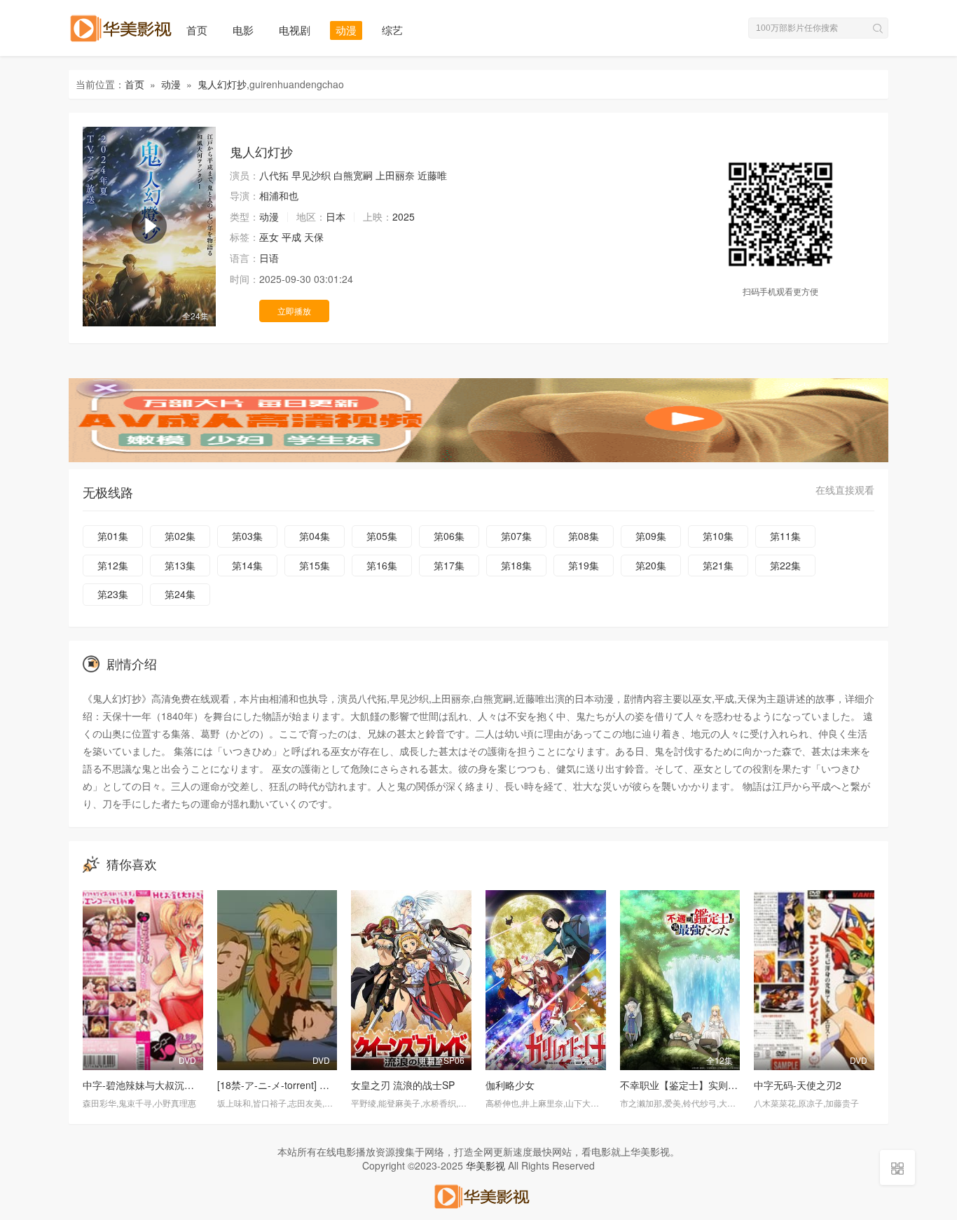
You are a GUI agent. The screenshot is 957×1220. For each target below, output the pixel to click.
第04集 (314, 536)
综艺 (392, 29)
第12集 (112, 565)
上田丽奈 (395, 175)
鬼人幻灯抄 (222, 84)
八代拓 (274, 175)
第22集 (785, 565)
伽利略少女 (510, 1085)
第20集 (650, 565)
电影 (243, 29)
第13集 (180, 565)
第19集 (583, 565)
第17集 (449, 565)
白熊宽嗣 (353, 175)
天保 (314, 237)
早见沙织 (311, 175)
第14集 (247, 565)
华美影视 (485, 1165)
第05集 (381, 536)
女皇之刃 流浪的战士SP (403, 1085)
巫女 (269, 237)
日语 (269, 258)
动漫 (346, 29)
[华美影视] (478, 1195)
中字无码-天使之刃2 (797, 1085)
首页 (196, 29)
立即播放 (294, 311)
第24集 (180, 594)
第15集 (314, 565)
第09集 (650, 536)
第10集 (718, 536)
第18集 (516, 565)
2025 (403, 216)
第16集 (381, 565)
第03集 (247, 536)
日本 (335, 216)
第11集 (785, 536)
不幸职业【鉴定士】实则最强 (684, 1085)
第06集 (449, 536)
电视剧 (294, 29)
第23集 (112, 594)
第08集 (583, 536)
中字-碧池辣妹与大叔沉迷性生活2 (156, 1085)
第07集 (516, 536)
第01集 (112, 536)
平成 (291, 237)
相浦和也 (278, 195)
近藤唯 (432, 175)
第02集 (180, 536)
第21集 (718, 565)
